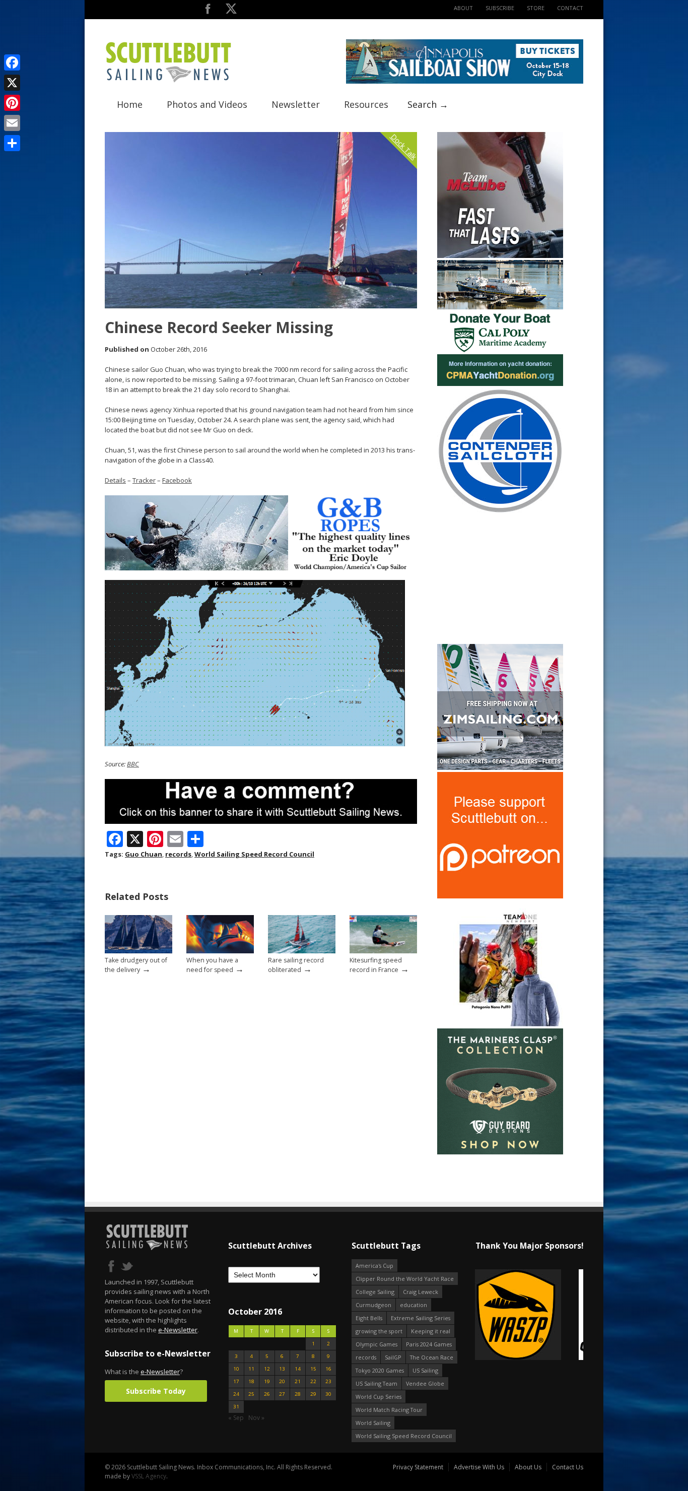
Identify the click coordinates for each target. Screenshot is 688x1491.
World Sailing (373, 1423)
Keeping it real (430, 1331)
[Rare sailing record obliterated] (301, 951)
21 (298, 1381)
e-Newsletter (177, 1329)
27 (282, 1394)
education (413, 1305)
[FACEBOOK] (207, 11)
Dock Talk (404, 146)
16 (328, 1369)
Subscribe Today (156, 1391)
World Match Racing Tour (389, 1409)
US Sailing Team (376, 1383)
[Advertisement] (500, 579)
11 (251, 1369)
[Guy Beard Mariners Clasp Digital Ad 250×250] (500, 1152)
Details (115, 480)
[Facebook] (12, 62)
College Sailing (375, 1291)
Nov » (256, 1417)
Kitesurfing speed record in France (376, 965)
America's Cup (374, 1265)
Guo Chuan (143, 854)
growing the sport (379, 1331)
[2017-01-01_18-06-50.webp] (529, 1315)
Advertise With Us (479, 1467)
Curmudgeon (373, 1305)
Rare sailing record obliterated (296, 965)
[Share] (12, 143)
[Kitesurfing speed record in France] (383, 951)
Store (535, 8)
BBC (133, 763)
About (463, 8)
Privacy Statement (418, 1467)
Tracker (144, 480)
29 (313, 1394)
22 (313, 1381)
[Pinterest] (12, 103)
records (178, 854)
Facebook (177, 480)
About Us (528, 1467)
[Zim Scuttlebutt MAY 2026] (500, 767)
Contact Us (567, 1467)
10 (236, 1369)
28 (298, 1394)
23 (328, 1381)
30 (328, 1394)
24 (236, 1394)
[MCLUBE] (500, 255)
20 (282, 1381)
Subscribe (500, 8)
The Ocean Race (431, 1357)
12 (267, 1369)
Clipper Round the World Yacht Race (405, 1278)
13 (282, 1369)
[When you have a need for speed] (220, 951)
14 (298, 1369)
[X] (12, 83)
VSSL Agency (148, 1476)
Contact (570, 8)
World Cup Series (378, 1396)
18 (251, 1381)
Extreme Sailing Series (420, 1318)
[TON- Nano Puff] (500, 1024)
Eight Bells (369, 1318)
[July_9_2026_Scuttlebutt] (500, 383)
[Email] (12, 123)
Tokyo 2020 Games (380, 1370)
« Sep (236, 1417)
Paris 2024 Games (429, 1344)
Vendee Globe (425, 1383)
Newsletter (295, 104)
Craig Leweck (420, 1291)
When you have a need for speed (212, 965)
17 (236, 1381)
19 (267, 1381)
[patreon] (500, 896)
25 (251, 1394)
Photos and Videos (207, 104)
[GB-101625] (261, 568)
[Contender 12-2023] (500, 511)
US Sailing (425, 1370)
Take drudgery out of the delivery (136, 965)
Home (130, 104)
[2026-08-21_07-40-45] (464, 81)
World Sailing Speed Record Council (254, 854)
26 (267, 1394)
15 (313, 1369)
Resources (366, 104)
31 (236, 1406)
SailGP (393, 1357)
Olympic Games (376, 1344)
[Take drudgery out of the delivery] (138, 951)
